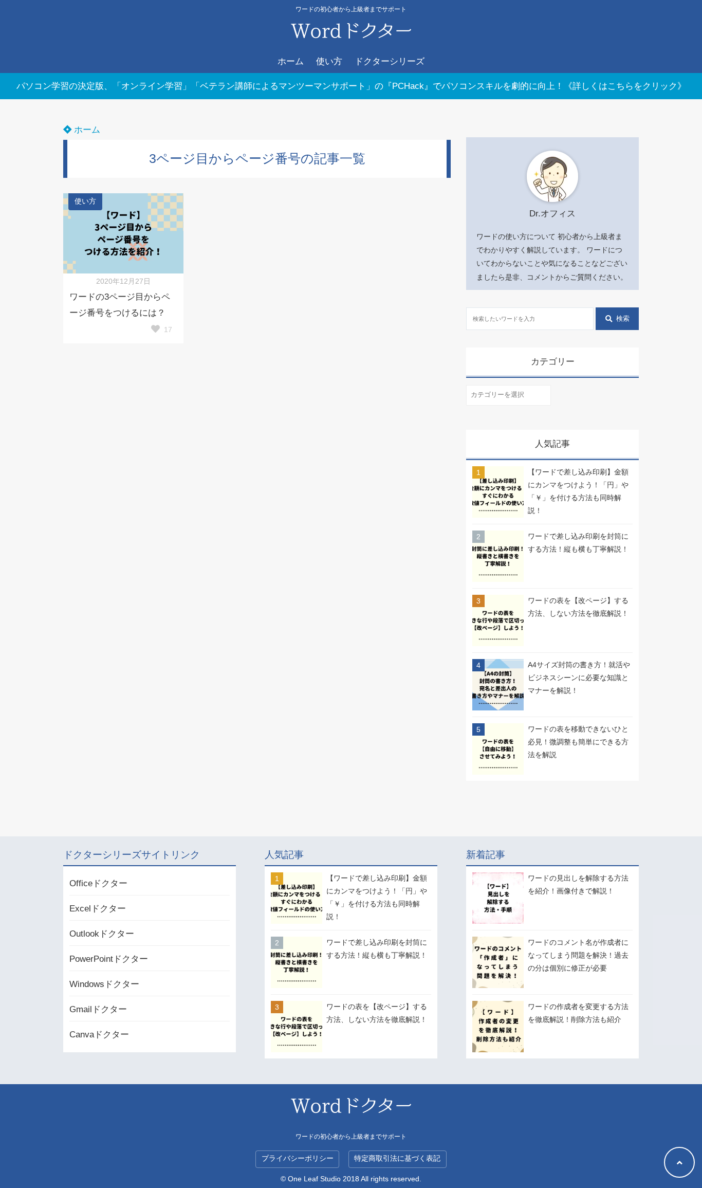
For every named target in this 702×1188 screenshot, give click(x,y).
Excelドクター (97, 908)
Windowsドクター (104, 984)
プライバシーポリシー (298, 1158)
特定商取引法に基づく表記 (397, 1158)
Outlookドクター (101, 934)
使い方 (329, 61)
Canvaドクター (99, 1034)
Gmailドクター (98, 1009)
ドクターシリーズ (389, 61)
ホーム (291, 61)
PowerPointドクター (108, 959)
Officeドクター (98, 883)
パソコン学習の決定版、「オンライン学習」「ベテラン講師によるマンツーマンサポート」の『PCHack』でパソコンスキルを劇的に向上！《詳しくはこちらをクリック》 (351, 86)
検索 (623, 318)
